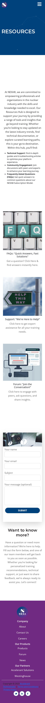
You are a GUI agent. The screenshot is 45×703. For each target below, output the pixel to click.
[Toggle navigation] (39, 4)
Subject (8, 472)
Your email (10, 461)
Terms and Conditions (28, 686)
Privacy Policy (10, 689)
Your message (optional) (18, 484)
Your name (10, 449)
